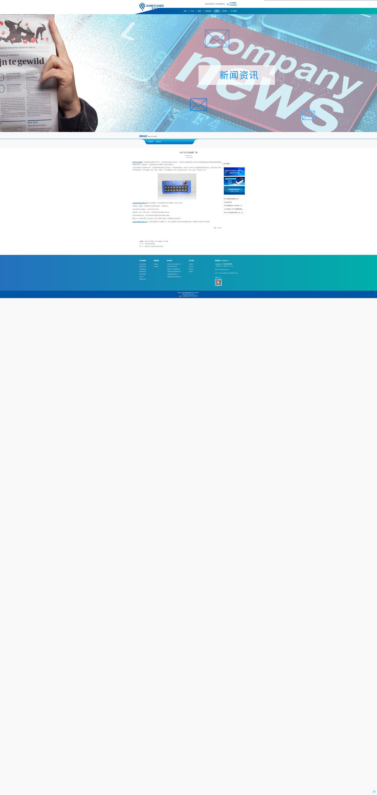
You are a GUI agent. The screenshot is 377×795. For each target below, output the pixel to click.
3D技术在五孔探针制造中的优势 (154, 246)
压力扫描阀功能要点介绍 (231, 198)
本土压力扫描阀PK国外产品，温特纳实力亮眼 (234, 212)
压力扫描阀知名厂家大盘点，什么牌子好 (234, 205)
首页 (185, 11)
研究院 (224, 11)
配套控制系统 (142, 271)
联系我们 (191, 271)
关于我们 (234, 11)
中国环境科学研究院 (172, 266)
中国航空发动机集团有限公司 (174, 271)
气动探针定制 (142, 264)
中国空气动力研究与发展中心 (174, 264)
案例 (199, 11)
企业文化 (191, 266)
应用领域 (208, 11)
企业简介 (191, 264)
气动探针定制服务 (150, 243)
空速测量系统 (142, 269)
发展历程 (191, 269)
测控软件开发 (142, 279)
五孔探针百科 (228, 202)
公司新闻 (150, 141)
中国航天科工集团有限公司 (173, 269)
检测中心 (141, 276)
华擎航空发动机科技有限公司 (174, 276)
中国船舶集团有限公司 (172, 274)
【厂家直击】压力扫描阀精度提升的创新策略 (234, 209)
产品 (192, 11)
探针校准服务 (142, 274)
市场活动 (158, 141)
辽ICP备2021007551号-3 (188, 294)
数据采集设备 (142, 266)
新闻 (216, 11)
